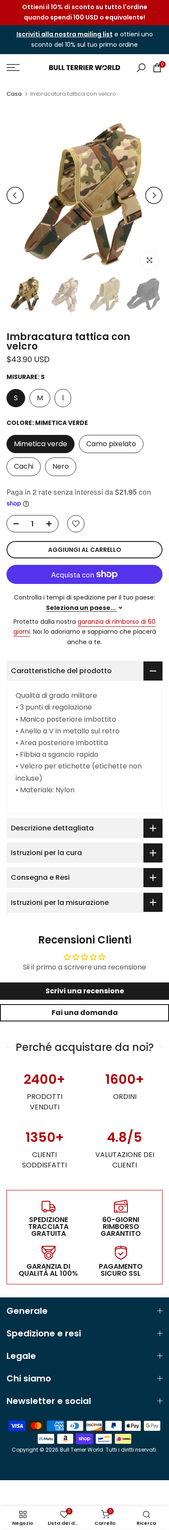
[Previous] (15, 195)
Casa (14, 94)
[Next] (153, 195)
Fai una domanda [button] (85, 1013)
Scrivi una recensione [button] (85, 991)
